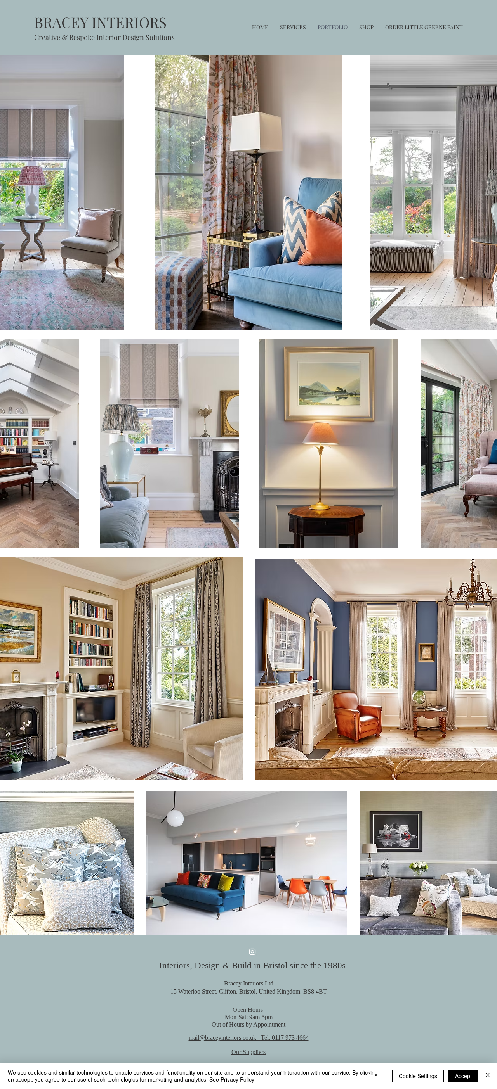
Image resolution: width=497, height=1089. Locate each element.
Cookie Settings (418, 1076)
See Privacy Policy (231, 1079)
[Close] (487, 1076)
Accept (463, 1076)
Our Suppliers (248, 1052)
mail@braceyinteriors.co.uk (225, 1037)
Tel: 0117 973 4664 (285, 1037)
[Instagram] (252, 951)
